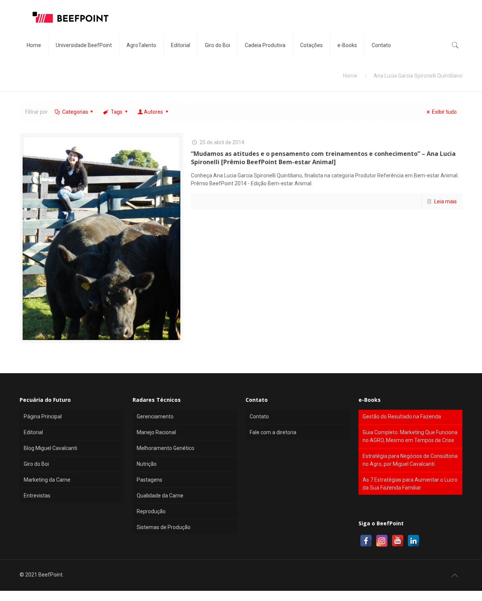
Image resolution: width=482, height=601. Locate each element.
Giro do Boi (36, 464)
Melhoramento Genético (165, 448)
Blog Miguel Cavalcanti (50, 448)
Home (350, 76)
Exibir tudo (444, 112)
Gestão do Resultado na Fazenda (402, 416)
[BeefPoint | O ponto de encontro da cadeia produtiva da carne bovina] (70, 17)
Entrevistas (37, 496)
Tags (116, 112)
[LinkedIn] (413, 541)
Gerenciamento (155, 416)
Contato (259, 416)
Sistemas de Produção (164, 527)
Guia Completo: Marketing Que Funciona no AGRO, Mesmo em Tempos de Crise (410, 436)
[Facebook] (366, 541)
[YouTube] (398, 541)
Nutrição (147, 464)
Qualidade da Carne (160, 496)
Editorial (33, 432)
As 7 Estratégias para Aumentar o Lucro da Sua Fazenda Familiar (410, 484)
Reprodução (151, 511)
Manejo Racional (156, 432)
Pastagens (149, 480)
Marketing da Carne (47, 480)
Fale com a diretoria (273, 432)
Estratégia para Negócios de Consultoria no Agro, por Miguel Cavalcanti (410, 460)
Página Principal (43, 416)
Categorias (75, 112)
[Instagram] (382, 541)
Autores (153, 112)
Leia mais (445, 201)
